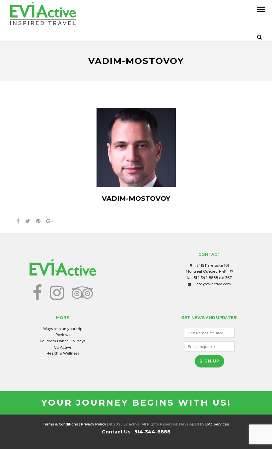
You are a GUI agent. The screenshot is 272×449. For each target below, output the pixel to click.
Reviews (62, 335)
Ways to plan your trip (62, 329)
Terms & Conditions (60, 424)
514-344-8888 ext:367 (213, 278)
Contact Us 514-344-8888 (136, 432)
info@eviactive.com (213, 284)
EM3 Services (217, 424)
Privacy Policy (93, 424)
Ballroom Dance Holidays (62, 341)
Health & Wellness (62, 353)
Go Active (62, 347)
